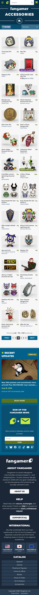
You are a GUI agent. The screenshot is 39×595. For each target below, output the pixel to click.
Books (19, 575)
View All (32, 354)
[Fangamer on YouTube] (28, 447)
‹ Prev (6, 338)
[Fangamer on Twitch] (32, 447)
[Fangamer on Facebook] (15, 447)
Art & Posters (19, 581)
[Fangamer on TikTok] (24, 447)
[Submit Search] (32, 2)
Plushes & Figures (19, 568)
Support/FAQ (19, 518)
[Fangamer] (7, 2)
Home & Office (19, 571)
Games (19, 565)
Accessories (19, 584)
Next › (32, 338)
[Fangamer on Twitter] (7, 447)
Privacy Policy (15, 593)
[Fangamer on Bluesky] (11, 447)
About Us (19, 491)
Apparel (19, 562)
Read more (19, 401)
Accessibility (24, 593)
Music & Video (19, 578)
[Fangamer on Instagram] (20, 447)
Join (20, 442)
